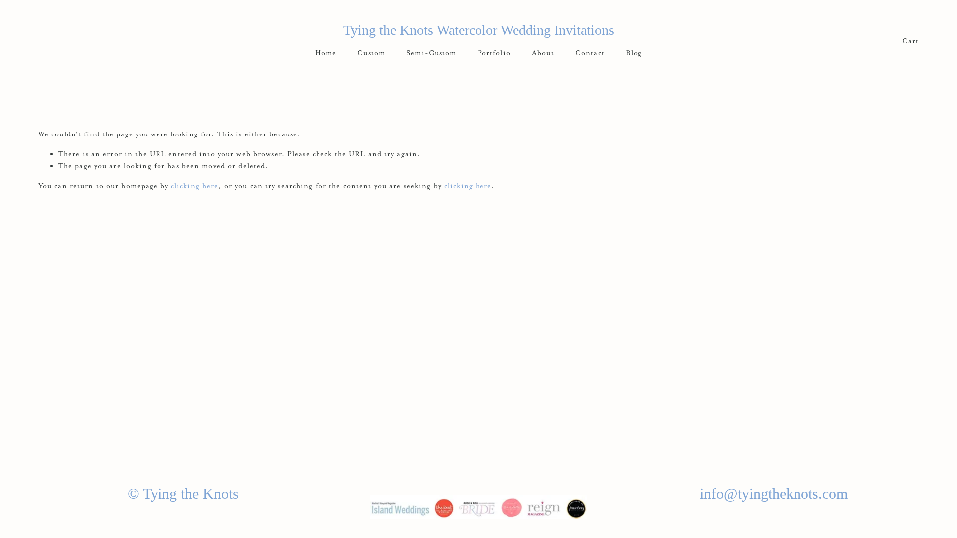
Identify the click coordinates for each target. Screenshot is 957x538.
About (543, 52)
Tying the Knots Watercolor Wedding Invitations (478, 30)
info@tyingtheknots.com (774, 493)
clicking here (195, 185)
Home (325, 52)
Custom (371, 52)
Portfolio (494, 52)
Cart (910, 40)
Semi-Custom (431, 52)
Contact (590, 52)
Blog (634, 52)
